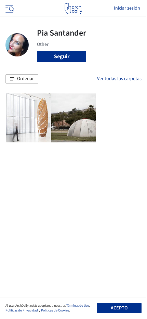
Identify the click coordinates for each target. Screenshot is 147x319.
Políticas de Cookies (55, 310)
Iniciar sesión (127, 8)
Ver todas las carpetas (119, 78)
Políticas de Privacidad (21, 310)
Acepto (119, 308)
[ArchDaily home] (73, 8)
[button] (21, 79)
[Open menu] (9, 8)
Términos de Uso (77, 305)
